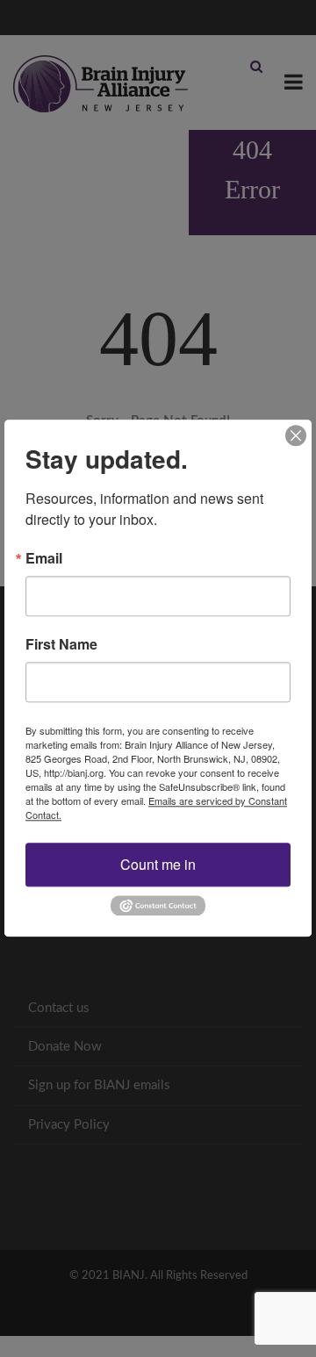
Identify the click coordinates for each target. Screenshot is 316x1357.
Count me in (158, 864)
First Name (61, 644)
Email (43, 558)
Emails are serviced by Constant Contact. (156, 807)
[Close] (295, 435)
